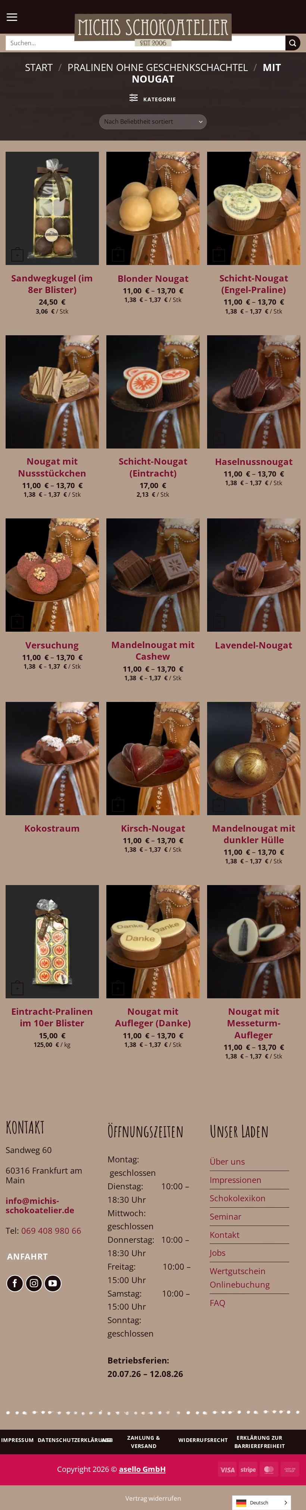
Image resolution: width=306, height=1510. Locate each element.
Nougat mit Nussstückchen (52, 467)
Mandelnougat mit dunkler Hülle (253, 834)
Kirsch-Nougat (153, 828)
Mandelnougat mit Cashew (152, 650)
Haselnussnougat (254, 461)
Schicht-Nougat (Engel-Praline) (253, 284)
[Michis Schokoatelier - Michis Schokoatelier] (153, 29)
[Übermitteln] (292, 43)
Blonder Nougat (153, 278)
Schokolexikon (238, 1198)
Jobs (217, 1252)
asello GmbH (142, 1469)
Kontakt (225, 1235)
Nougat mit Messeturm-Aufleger (254, 1023)
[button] (12, 17)
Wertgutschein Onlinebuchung (240, 1277)
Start (39, 67)
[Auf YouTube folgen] (52, 1283)
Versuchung (52, 645)
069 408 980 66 (51, 1230)
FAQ (217, 1303)
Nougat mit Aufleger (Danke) (153, 1017)
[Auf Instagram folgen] (34, 1283)
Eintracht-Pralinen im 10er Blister (52, 1017)
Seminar (225, 1216)
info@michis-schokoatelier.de (40, 1205)
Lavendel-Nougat (253, 645)
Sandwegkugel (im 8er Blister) (52, 284)
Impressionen (236, 1180)
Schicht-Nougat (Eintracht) (153, 467)
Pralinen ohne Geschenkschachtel (158, 67)
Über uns (227, 1161)
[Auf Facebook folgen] (15, 1283)
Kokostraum (52, 828)
